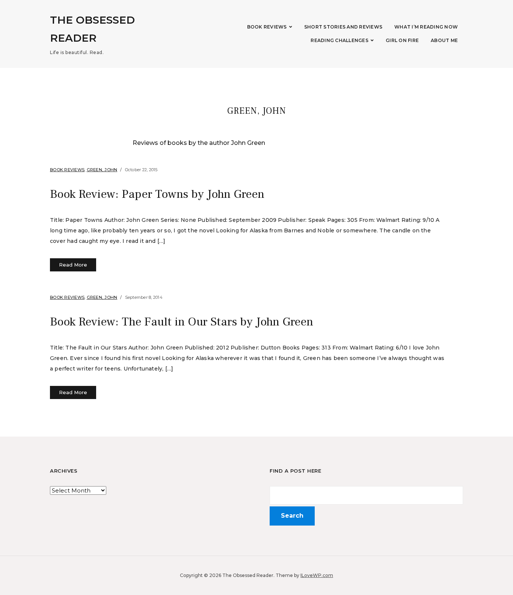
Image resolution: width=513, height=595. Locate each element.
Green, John (102, 169)
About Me (444, 40)
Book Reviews (267, 27)
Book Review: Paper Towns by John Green (157, 194)
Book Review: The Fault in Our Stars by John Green (181, 322)
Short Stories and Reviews (343, 27)
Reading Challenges (339, 40)
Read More (73, 265)
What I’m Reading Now (426, 27)
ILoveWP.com (316, 575)
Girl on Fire (402, 40)
